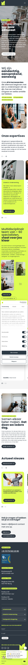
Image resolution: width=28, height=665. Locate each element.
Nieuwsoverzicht (8, 463)
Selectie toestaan (14, 357)
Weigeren (14, 361)
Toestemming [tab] (5, 306)
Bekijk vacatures (8, 446)
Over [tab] (23, 306)
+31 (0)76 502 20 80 (10, 551)
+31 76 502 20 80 (8, 536)
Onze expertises (7, 54)
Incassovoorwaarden (6, 658)
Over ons (5, 294)
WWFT (3, 663)
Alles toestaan (14, 352)
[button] (2, 156)
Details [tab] (14, 306)
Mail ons (5, 532)
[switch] (24, 337)
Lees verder (8, 211)
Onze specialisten (8, 298)
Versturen (5, 638)
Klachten (3, 661)
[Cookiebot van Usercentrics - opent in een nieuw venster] (20, 302)
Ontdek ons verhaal (9, 58)
